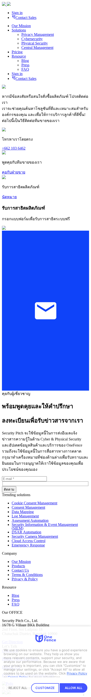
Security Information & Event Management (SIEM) (45, 526)
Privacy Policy (77, 673)
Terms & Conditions (27, 575)
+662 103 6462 (13, 148)
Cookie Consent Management (34, 503)
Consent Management (28, 507)
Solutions (19, 30)
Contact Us (20, 570)
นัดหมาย (9, 197)
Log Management (25, 516)
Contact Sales (24, 17)
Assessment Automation (30, 520)
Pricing (17, 52)
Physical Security (34, 43)
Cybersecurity (32, 39)
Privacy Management (37, 34)
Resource (19, 56)
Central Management (37, 47)
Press (25, 65)
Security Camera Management (35, 536)
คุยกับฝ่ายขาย (13, 172)
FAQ (25, 69)
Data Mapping (23, 512)
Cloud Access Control (28, 541)
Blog (25, 61)
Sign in (17, 13)
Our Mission (21, 26)
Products (18, 566)
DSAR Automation (26, 532)
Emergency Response (28, 545)
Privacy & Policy (25, 579)
